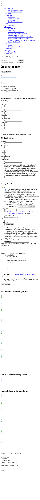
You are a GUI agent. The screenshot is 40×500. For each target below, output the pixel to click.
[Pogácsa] (7, 78)
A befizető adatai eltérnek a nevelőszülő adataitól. (17, 134)
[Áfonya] (4, 78)
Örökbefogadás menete (15, 12)
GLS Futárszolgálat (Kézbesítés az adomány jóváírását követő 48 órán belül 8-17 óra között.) (21, 236)
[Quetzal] (9, 78)
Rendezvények (8, 15)
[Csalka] (1, 78)
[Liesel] (10, 78)
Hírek (6, 23)
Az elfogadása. (18, 213)
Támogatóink (8, 50)
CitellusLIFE (8, 53)
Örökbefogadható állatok (15, 10)
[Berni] (13, 78)
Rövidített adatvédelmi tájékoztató (18, 38)
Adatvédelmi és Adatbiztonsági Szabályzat (20, 37)
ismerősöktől (10, 259)
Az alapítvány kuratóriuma (16, 32)
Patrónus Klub (12, 52)
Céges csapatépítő (13, 18)
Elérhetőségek (12, 28)
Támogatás (7, 13)
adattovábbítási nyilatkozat (16, 213)
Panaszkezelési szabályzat (15, 35)
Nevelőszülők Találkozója (15, 22)
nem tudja (10, 262)
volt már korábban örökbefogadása (17, 260)
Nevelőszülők (8, 48)
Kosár (10, 45)
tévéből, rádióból (12, 257)
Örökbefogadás (8, 8)
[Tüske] (6, 78)
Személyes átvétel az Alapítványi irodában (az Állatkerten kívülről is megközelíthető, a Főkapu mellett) (20, 232)
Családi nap (11, 20)
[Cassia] (12, 78)
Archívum (11, 25)
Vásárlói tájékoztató (14, 47)
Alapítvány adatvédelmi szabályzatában (24, 274)
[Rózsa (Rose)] (15, 78)
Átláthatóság (12, 30)
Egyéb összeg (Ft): (12, 206)
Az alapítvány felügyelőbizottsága (18, 33)
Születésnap (11, 17)
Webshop (7, 43)
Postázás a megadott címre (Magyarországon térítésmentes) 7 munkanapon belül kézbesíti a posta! (19, 228)
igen (8, 247)
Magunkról (7, 27)
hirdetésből (10, 255)
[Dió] (3, 78)
